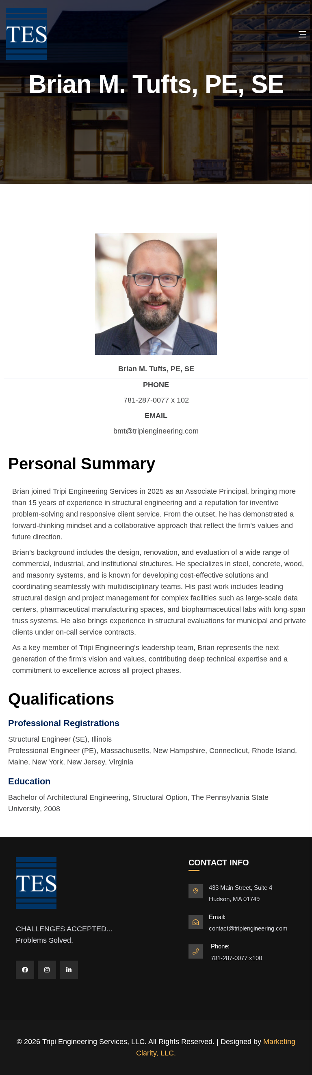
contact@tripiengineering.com (248, 928)
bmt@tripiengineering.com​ (156, 431)
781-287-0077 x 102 (156, 400)
